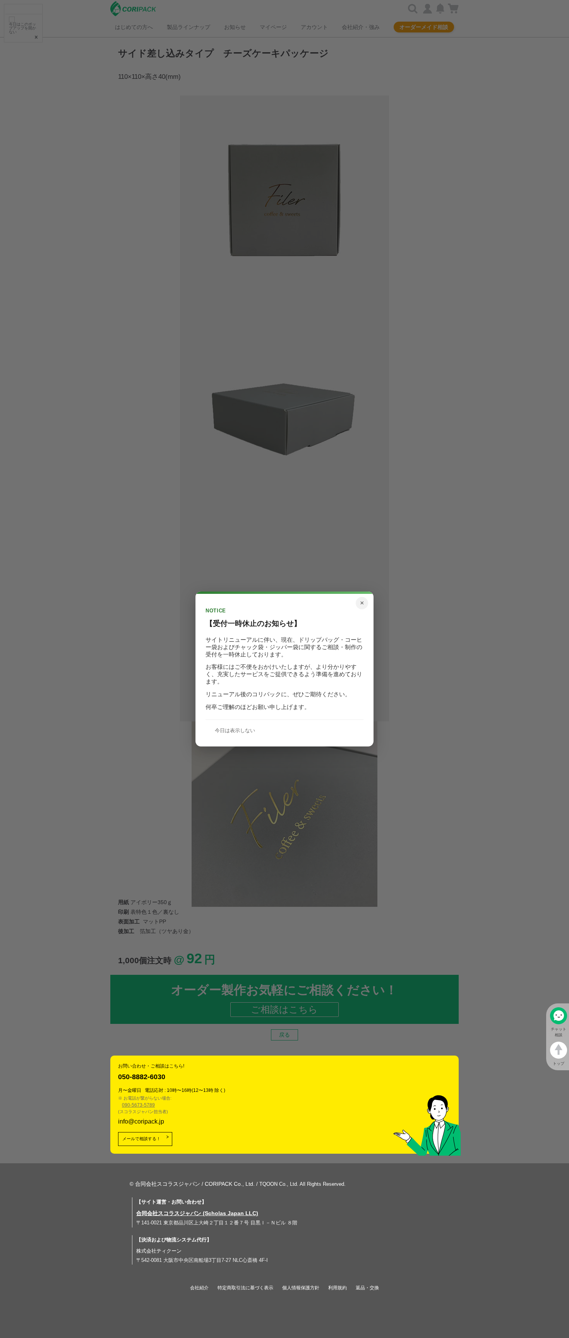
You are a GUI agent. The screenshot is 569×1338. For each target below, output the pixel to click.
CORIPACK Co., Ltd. (230, 1184)
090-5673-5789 (138, 1105)
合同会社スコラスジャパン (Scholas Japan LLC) (197, 1213)
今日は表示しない (235, 730)
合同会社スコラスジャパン (167, 1184)
